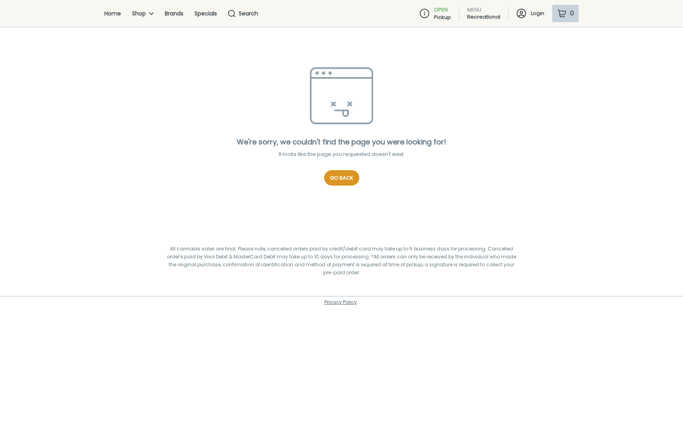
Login (537, 13)
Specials (205, 13)
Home (112, 13)
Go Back (341, 178)
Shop (139, 13)
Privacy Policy (341, 302)
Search (248, 13)
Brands (174, 13)
